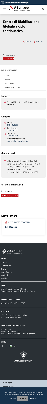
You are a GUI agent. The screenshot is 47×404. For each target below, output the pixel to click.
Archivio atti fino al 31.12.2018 (13, 303)
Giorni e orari (9, 83)
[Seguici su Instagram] (6, 345)
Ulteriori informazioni (12, 87)
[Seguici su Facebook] (2, 345)
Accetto (23, 398)
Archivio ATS (6, 329)
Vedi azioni (39, 41)
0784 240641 (12, 136)
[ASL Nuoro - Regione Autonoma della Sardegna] (13, 251)
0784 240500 (12, 125)
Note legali (7, 382)
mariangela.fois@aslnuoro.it (17, 141)
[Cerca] (43, 9)
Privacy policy (8, 386)
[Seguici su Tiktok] (11, 345)
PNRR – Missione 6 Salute (11, 331)
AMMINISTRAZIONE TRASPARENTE (13, 325)
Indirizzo (7, 75)
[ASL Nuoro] (2, 2)
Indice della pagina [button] (9, 70)
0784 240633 (12, 130)
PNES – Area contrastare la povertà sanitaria (18, 333)
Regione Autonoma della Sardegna (17, 2)
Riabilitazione (11, 226)
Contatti (7, 79)
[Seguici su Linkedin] (15, 345)
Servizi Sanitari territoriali (19, 222)
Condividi (28, 41)
